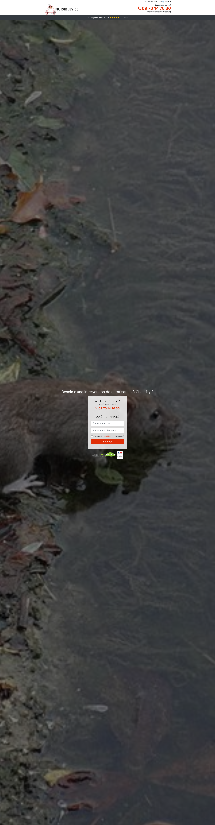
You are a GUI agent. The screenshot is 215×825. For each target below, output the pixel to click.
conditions (107, 436)
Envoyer (107, 441)
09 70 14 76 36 (156, 8)
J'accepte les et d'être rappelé (109, 436)
